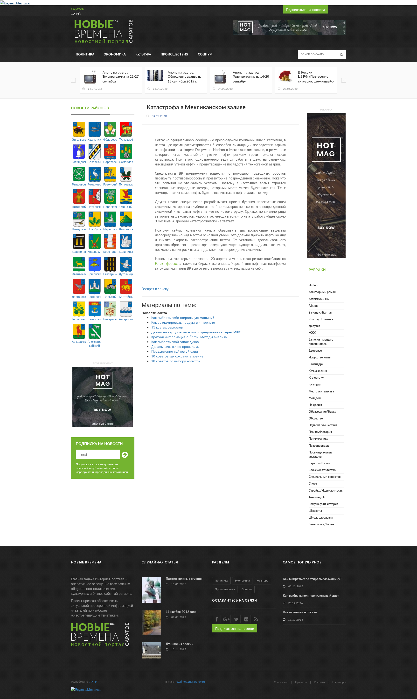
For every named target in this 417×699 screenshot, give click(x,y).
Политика (85, 54)
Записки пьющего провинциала (321, 341)
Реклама (319, 682)
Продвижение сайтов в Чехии (174, 351)
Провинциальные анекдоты (320, 454)
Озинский (125, 207)
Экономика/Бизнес (322, 524)
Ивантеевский (79, 274)
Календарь (316, 364)
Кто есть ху (316, 377)
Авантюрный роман (322, 292)
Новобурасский (94, 229)
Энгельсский (79, 139)
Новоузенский (79, 229)
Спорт (313, 483)
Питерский (79, 207)
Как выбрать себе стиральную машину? (182, 317)
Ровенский (110, 184)
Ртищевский (79, 184)
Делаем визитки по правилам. (175, 346)
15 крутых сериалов (167, 327)
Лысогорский (126, 229)
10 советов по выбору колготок (175, 360)
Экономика (115, 54)
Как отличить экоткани (300, 612)
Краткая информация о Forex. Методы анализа (189, 336)
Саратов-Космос (320, 463)
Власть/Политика (321, 319)
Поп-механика (318, 438)
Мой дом (315, 398)
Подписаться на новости (305, 9)
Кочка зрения (318, 371)
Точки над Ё (317, 497)
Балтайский (126, 297)
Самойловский (126, 162)
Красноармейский (110, 251)
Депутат (314, 326)
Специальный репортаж (325, 476)
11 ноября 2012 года (181, 612)
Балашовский (79, 319)
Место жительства (321, 391)
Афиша (313, 305)
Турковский (126, 139)
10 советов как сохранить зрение (177, 356)
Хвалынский (94, 139)
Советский (94, 162)
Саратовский (110, 162)
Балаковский (94, 319)
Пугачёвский (126, 184)
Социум (205, 54)
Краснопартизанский (79, 251)
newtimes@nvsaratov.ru (190, 681)
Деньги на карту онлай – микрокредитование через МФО (196, 331)
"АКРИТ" (94, 681)
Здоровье (315, 350)
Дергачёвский (79, 297)
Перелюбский (110, 207)
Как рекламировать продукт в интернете (183, 322)
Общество (316, 418)
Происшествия (174, 54)
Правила (301, 682)
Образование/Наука (322, 411)
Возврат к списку (155, 289)
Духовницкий (126, 274)
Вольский (110, 297)
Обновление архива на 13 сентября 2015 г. (185, 79)
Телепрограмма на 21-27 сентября (121, 79)
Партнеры (339, 682)
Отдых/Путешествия (323, 425)
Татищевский (79, 162)
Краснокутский (94, 251)
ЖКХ (312, 332)
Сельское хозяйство (322, 470)
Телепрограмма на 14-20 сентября (251, 79)
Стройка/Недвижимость (326, 490)
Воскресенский (94, 297)
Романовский (94, 184)
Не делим (315, 405)
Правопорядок (319, 445)
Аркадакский (79, 341)
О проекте (281, 682)
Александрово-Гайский (94, 343)
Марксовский (110, 229)
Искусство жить (320, 357)
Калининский (126, 251)
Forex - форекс (166, 264)
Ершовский (94, 274)
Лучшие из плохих (179, 644)
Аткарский (126, 319)
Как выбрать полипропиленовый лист (311, 595)
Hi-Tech (313, 285)
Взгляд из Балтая (320, 312)
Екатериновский (110, 274)
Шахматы (315, 510)
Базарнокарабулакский (110, 319)
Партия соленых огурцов (184, 579)
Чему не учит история (323, 504)
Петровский (94, 207)
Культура (143, 54)
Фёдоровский (110, 139)
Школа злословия (321, 517)
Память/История (320, 432)
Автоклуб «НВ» (319, 299)
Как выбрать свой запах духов (175, 341)
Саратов (77, 9)
